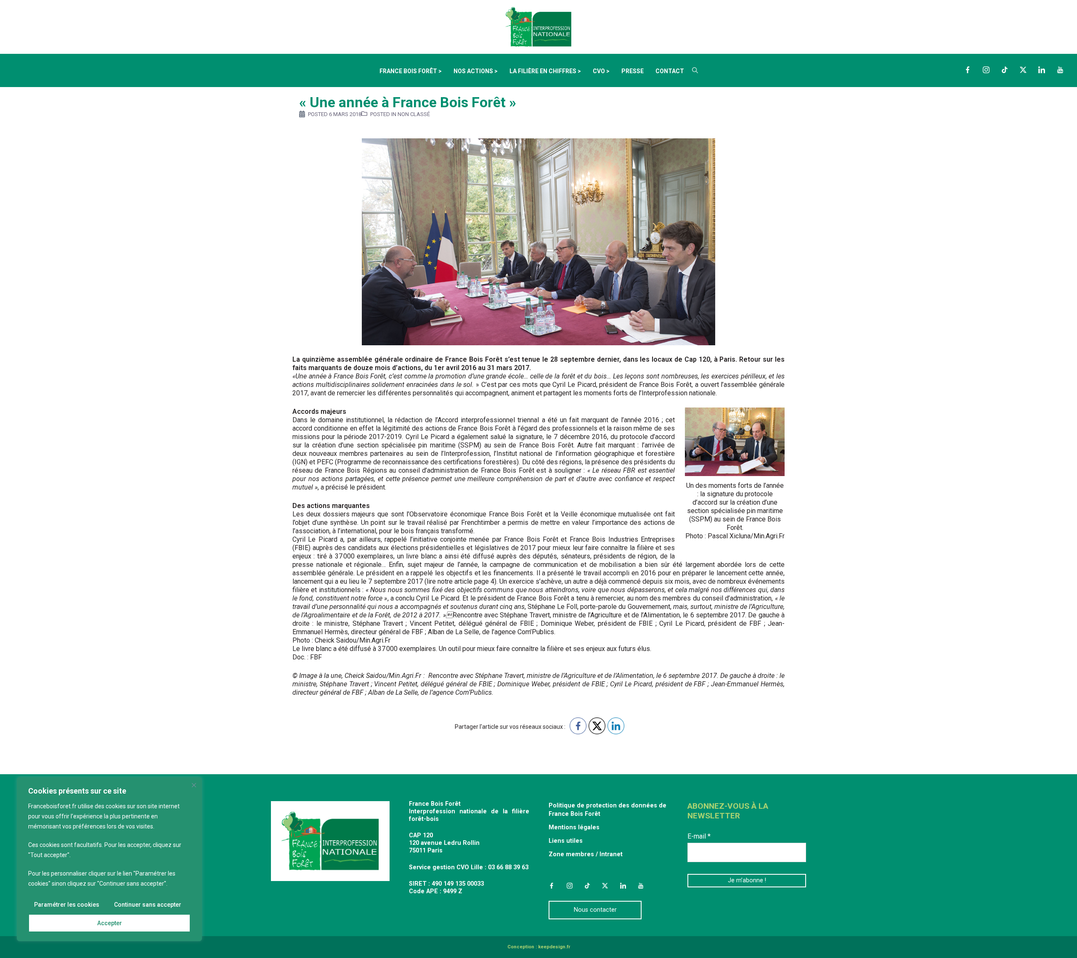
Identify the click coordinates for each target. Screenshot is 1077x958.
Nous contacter (595, 909)
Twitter (1023, 69)
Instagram (986, 69)
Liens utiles (566, 840)
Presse (632, 71)
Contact (669, 71)
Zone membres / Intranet (586, 854)
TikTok (1004, 69)
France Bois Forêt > (410, 71)
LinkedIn (1041, 69)
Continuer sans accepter (147, 904)
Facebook (967, 69)
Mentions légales (574, 827)
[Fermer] (194, 785)
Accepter (109, 923)
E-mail (699, 836)
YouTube (1060, 69)
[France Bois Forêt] (538, 26)
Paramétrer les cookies (66, 904)
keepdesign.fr (554, 947)
